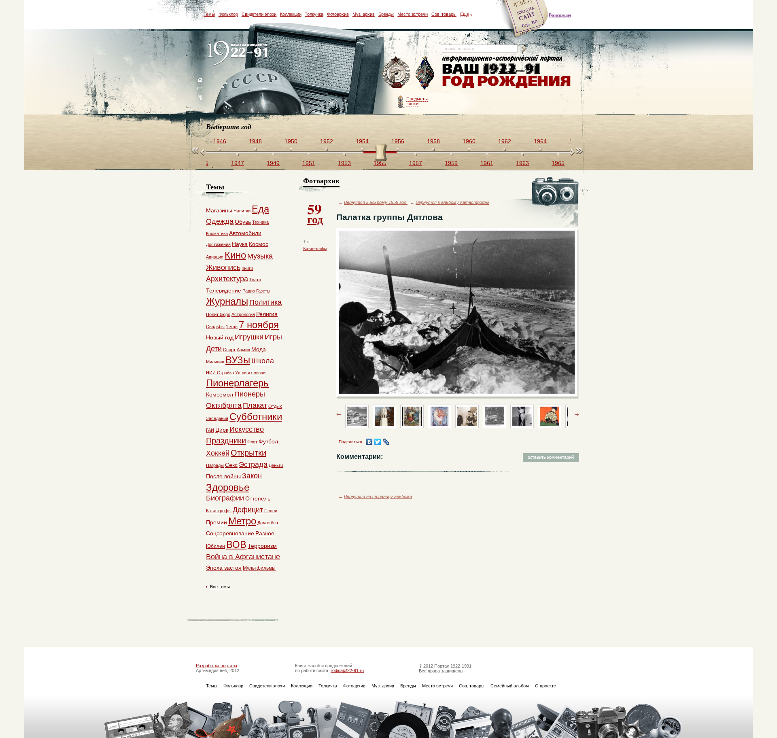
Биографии (225, 498)
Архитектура (227, 279)
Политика (265, 302)
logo (239, 53)
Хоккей (217, 453)
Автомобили (245, 233)
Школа (262, 361)
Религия (267, 314)
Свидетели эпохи (259, 14)
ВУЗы (237, 359)
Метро (242, 520)
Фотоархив (338, 14)
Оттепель (257, 498)
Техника (260, 222)
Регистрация (560, 15)
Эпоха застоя (224, 567)
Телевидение (223, 290)
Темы (209, 14)
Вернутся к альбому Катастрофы (452, 202)
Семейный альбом (509, 685)
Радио (248, 290)
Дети (214, 349)
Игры (273, 337)
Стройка (225, 372)
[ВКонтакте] (369, 442)
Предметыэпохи (417, 101)
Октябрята (224, 405)
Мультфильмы (259, 568)
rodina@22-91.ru (347, 670)
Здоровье (227, 487)
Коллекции (290, 14)
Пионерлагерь (237, 382)
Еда (260, 209)
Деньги (276, 465)
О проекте (545, 685)
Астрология (243, 314)
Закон (252, 476)
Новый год (220, 337)
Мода (258, 349)
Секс (231, 465)
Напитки (242, 210)
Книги (247, 268)
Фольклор (228, 14)
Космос (258, 244)
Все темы (220, 586)
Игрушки (249, 337)
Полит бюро (218, 314)
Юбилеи (215, 546)
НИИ (211, 372)
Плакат (255, 405)
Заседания (217, 418)
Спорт (229, 349)
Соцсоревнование (230, 533)
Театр (255, 279)
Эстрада (253, 464)
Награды (215, 465)
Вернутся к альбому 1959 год (376, 202)
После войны (223, 476)
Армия (243, 349)
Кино (235, 255)
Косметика (217, 233)
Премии (216, 522)
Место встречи (412, 14)
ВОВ (236, 544)
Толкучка (314, 14)
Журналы (227, 301)
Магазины (219, 210)
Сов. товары (443, 14)
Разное (264, 533)
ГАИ (210, 430)
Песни (270, 510)
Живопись (223, 267)
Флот (252, 441)
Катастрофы (315, 248)
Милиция (215, 361)
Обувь (243, 221)
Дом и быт (267, 522)
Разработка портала (216, 665)
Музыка (260, 256)
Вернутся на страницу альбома (378, 496)
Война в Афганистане (243, 557)
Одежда (220, 221)
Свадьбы (215, 326)
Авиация (214, 256)
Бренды (386, 14)
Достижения (218, 244)
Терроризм (262, 546)
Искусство (246, 429)
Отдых (275, 406)
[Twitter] (378, 442)
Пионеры (249, 394)
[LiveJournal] (386, 442)
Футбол (268, 441)
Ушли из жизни (250, 372)
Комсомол (219, 394)
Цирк (221, 429)
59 (315, 212)
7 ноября (259, 324)
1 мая (232, 326)
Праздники (226, 440)
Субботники (255, 416)
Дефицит (248, 510)
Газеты (263, 290)
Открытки (248, 452)
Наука (240, 244)
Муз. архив (363, 14)
